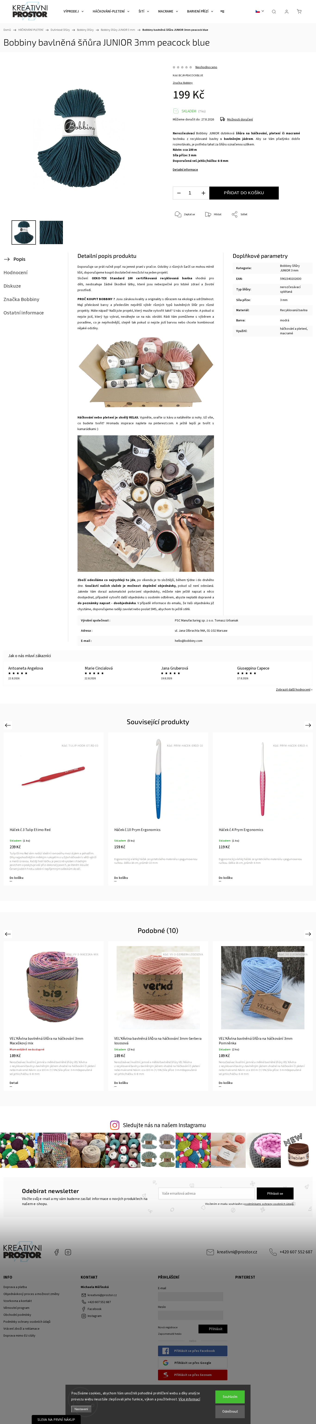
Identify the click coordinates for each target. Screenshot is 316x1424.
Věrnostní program (16, 1308)
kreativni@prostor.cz (237, 1252)
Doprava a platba (15, 1287)
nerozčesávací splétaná (290, 289)
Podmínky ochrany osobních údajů (26, 1321)
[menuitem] (74, 11)
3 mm (284, 300)
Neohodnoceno (206, 67)
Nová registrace (167, 1327)
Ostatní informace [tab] (23, 313)
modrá (284, 320)
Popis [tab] (19, 259)
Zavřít (290, 230)
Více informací (189, 1399)
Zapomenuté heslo (170, 1334)
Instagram (68, 1252)
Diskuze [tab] (12, 286)
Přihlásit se (275, 1193)
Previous (8, 725)
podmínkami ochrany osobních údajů (269, 1204)
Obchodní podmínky (17, 1315)
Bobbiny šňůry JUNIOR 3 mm (290, 268)
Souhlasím (230, 1396)
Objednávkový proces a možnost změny (31, 1294)
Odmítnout (230, 1411)
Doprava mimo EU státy (19, 1335)
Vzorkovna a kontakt (17, 1301)
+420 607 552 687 (296, 1252)
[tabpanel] (54, 809)
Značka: (183, 83)
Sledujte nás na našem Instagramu (164, 1125)
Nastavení (81, 1409)
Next (309, 725)
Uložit (183, 237)
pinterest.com (163, 423)
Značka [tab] (21, 299)
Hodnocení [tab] (15, 272)
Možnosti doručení (240, 119)
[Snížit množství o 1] (179, 193)
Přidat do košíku (244, 193)
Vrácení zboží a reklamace (21, 1328)
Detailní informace (185, 169)
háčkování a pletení (293, 328)
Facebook (56, 1252)
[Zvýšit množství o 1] (203, 193)
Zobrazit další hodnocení (293, 689)
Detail (14, 878)
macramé (286, 333)
